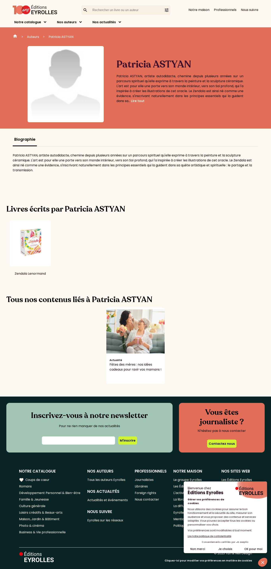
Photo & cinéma (31, 525)
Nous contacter (147, 499)
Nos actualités (104, 22)
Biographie (24, 139)
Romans (25, 486)
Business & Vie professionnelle (42, 532)
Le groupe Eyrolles (187, 480)
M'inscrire (128, 440)
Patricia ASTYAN (61, 37)
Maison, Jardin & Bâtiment (39, 519)
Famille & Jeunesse (34, 499)
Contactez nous (222, 443)
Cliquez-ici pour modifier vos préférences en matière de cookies (208, 560)
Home (15, 37)
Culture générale (32, 506)
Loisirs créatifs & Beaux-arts (40, 512)
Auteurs (33, 37)
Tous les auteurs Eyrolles (106, 480)
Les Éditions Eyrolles (236, 480)
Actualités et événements (107, 500)
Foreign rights (145, 493)
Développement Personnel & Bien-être (49, 493)
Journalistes (144, 480)
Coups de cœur (34, 480)
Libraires (141, 486)
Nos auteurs (67, 22)
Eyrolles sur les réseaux (105, 520)
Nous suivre (249, 10)
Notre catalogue (27, 22)
